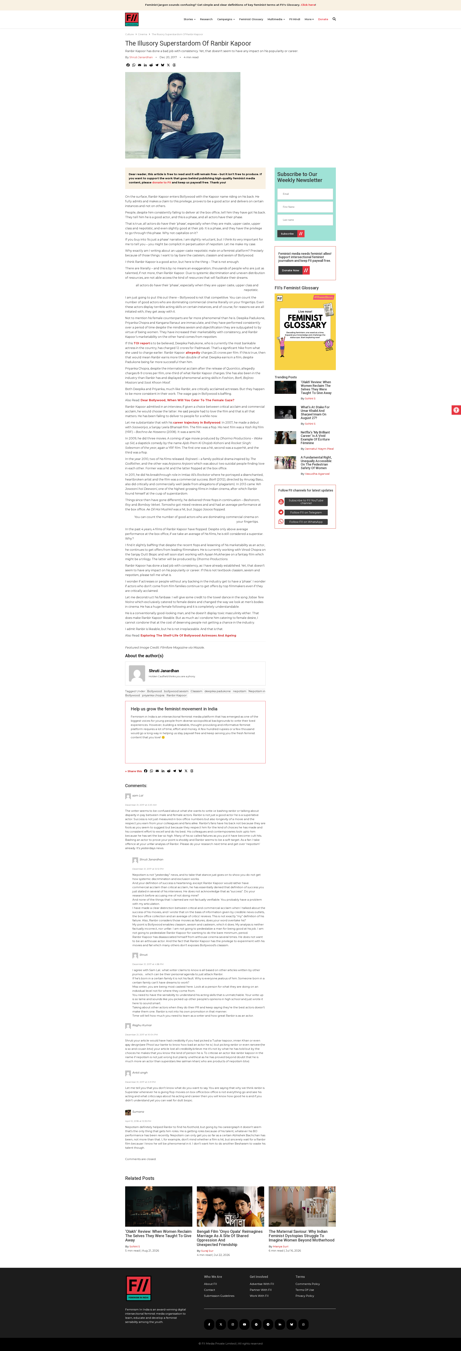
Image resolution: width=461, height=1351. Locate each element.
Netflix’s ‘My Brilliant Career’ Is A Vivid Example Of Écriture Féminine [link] (315, 437)
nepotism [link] (239, 691)
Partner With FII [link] (261, 1290)
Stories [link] (189, 19)
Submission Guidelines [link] (219, 1295)
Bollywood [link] (154, 691)
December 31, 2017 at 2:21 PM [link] (140, 1082)
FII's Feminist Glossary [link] (297, 287)
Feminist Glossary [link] (251, 19)
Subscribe (287, 233)
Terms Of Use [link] (305, 1290)
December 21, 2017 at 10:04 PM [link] (141, 1034)
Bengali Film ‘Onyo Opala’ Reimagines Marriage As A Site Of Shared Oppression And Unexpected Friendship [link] (230, 1238)
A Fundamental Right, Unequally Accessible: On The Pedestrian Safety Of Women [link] (316, 462)
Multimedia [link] (275, 19)
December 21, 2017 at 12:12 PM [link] (148, 868)
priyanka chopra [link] (153, 695)
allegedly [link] (192, 352)
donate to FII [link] (161, 182)
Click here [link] (308, 4)
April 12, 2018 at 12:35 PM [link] (138, 1121)
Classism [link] (196, 691)
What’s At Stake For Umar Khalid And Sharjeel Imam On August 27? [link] (315, 412)
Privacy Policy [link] (305, 1295)
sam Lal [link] (137, 795)
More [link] (308, 19)
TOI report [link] (142, 343)
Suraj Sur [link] (207, 1250)
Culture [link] (129, 34)
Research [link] (206, 19)
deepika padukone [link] (218, 691)
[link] (456, 410)
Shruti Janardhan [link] (141, 57)
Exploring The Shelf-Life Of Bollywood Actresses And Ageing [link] (188, 635)
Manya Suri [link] (280, 1246)
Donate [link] (323, 19)
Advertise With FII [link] (262, 1284)
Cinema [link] (142, 34)
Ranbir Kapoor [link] (177, 695)
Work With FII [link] (259, 1295)
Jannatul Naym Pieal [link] (319, 448)
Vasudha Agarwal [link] (317, 473)
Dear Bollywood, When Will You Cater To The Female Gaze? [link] (187, 400)
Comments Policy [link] (308, 1284)
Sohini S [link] (310, 398)
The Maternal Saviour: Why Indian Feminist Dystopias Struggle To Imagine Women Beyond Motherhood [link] (301, 1235)
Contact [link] (209, 1290)
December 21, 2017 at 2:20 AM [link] (140, 805)
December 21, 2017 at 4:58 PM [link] (148, 964)
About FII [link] (210, 1284)
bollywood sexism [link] (176, 691)
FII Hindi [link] (294, 19)
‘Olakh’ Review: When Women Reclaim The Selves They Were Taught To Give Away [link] (316, 387)
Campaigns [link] (225, 19)
